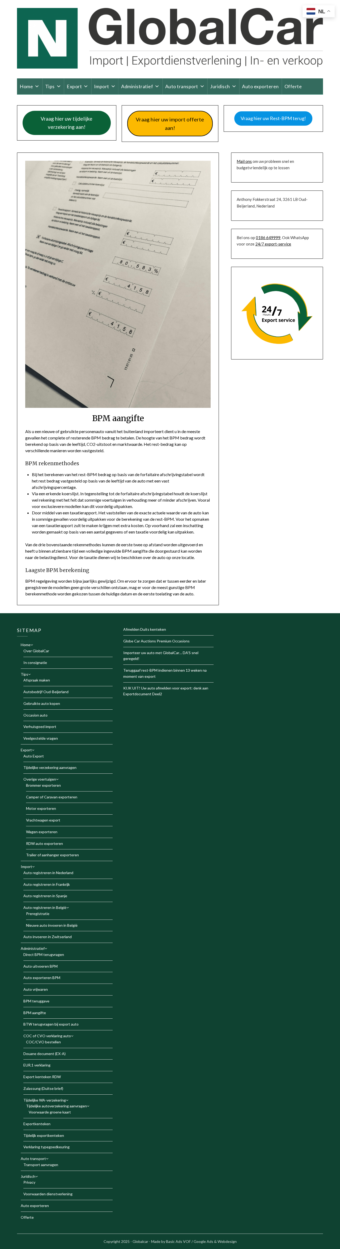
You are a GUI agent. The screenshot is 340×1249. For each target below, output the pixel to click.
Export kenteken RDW (42, 1076)
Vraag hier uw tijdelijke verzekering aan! (66, 123)
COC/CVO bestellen (43, 1042)
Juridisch (220, 86)
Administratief (137, 86)
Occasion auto (35, 715)
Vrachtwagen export (43, 820)
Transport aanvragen (40, 1164)
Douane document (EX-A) (44, 1053)
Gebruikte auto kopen (41, 703)
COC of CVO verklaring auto (47, 1036)
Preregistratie (37, 913)
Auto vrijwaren (35, 989)
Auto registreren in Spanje (45, 896)
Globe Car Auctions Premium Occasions (156, 641)
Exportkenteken (36, 1123)
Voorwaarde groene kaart (50, 1112)
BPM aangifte (34, 1012)
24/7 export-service (273, 244)
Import (101, 86)
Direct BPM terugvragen (43, 954)
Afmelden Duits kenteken (144, 629)
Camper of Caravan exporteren (51, 797)
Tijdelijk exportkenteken (43, 1135)
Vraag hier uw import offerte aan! (170, 123)
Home (26, 86)
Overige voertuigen (39, 779)
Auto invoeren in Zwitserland (47, 936)
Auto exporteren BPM (41, 977)
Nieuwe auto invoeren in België (52, 925)
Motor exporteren (41, 808)
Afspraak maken (36, 680)
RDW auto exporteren (44, 843)
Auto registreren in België (44, 907)
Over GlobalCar (36, 651)
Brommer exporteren (43, 785)
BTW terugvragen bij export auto (51, 1024)
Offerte (293, 86)
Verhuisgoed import (39, 726)
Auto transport (181, 86)
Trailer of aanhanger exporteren (52, 855)
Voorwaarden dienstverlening (48, 1194)
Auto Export (33, 756)
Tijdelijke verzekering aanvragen (49, 767)
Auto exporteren (260, 86)
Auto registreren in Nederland (48, 872)
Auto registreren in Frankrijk (46, 884)
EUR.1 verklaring (36, 1065)
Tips (50, 86)
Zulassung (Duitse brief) (43, 1088)
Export (74, 86)
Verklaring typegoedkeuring (46, 1147)
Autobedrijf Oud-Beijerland (46, 691)
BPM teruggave (36, 1001)
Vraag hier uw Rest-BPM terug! (273, 118)
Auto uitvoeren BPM (40, 966)
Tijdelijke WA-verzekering (44, 1100)
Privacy (29, 1182)
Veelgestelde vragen (40, 738)
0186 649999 (268, 237)
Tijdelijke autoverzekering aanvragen (56, 1106)
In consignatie (35, 662)
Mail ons (244, 161)
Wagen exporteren (41, 831)
